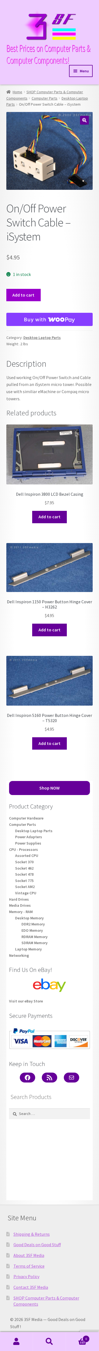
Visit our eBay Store (26, 1001)
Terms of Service (29, 1266)
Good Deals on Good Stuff (37, 1244)
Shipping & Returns (31, 1234)
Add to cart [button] (49, 516)
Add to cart (23, 295)
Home (17, 91)
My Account (16, 1341)
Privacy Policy (26, 1276)
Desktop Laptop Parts (42, 337)
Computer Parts (44, 98)
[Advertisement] (49, 1159)
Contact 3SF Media (30, 1287)
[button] (84, 120)
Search (49, 1341)
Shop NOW (49, 788)
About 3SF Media (28, 1255)
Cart (76, 1337)
